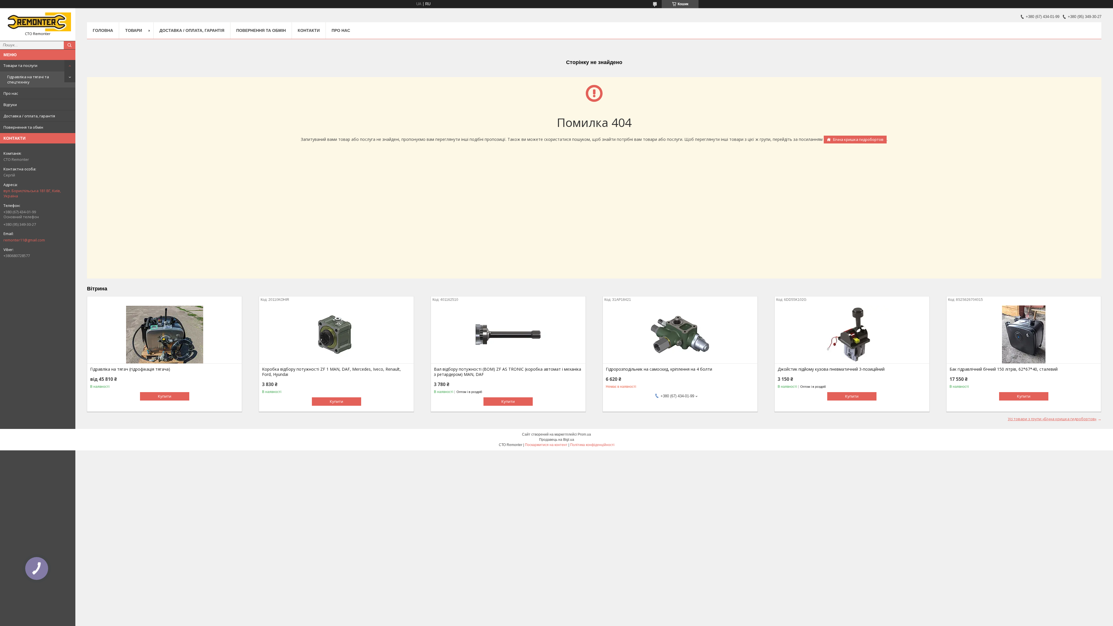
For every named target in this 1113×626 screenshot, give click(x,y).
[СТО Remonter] (37, 21)
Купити (164, 396)
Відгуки (10, 104)
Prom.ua (584, 434)
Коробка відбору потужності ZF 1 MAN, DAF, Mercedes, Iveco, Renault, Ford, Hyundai (331, 372)
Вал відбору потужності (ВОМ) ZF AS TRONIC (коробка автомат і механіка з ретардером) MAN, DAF (507, 372)
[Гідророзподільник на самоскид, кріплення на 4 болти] (680, 334)
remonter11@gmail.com (24, 240)
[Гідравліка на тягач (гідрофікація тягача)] (164, 334)
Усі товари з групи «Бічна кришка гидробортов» (1052, 418)
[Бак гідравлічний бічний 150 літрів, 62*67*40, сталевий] (1024, 334)
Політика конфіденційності (592, 445)
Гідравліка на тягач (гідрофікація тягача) (130, 369)
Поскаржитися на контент (546, 445)
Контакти (309, 30)
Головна (103, 30)
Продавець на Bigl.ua (556, 440)
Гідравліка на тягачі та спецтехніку (28, 79)
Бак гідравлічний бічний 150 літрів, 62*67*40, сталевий (1004, 369)
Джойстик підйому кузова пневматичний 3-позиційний (831, 369)
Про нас (10, 93)
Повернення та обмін (23, 127)
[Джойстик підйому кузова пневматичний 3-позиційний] (852, 334)
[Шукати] (69, 45)
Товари (133, 30)
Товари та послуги (20, 65)
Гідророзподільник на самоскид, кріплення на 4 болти (659, 369)
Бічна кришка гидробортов (858, 139)
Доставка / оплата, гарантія (29, 116)
